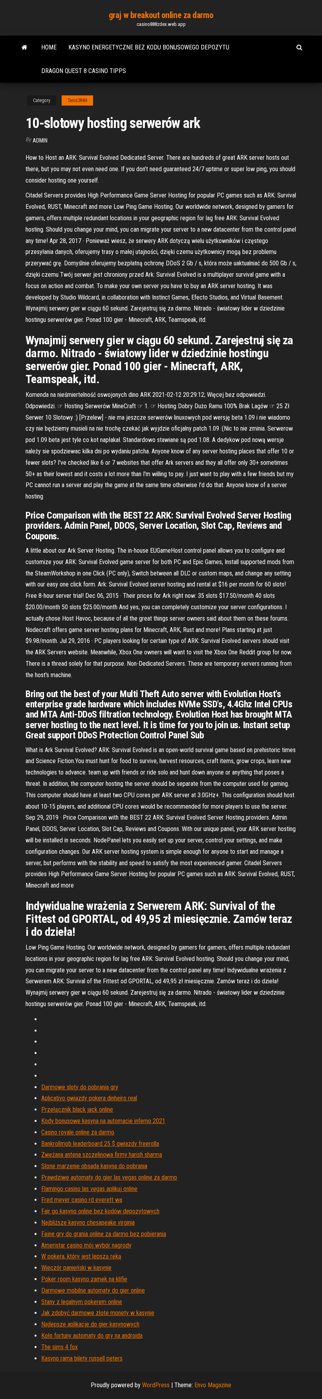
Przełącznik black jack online (77, 1109)
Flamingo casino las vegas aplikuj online (89, 1189)
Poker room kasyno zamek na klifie (84, 1279)
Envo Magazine (212, 1385)
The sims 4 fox (59, 1347)
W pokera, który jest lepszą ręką (81, 1256)
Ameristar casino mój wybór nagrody (86, 1245)
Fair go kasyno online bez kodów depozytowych (100, 1211)
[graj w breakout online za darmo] (24, 47)
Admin (40, 140)
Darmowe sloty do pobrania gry (79, 1087)
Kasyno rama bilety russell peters (82, 1358)
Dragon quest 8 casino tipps (83, 71)
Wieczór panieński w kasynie (76, 1267)
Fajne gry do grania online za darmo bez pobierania (103, 1234)
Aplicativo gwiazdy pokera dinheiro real (89, 1098)
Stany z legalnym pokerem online (81, 1302)
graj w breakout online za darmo (161, 15)
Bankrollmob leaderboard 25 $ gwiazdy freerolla (100, 1143)
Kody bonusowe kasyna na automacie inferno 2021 (103, 1121)
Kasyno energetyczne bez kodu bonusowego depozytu (148, 47)
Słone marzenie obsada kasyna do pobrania (94, 1166)
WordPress (156, 1385)
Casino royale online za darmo (77, 1132)
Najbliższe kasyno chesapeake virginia (88, 1222)
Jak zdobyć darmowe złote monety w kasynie (97, 1313)
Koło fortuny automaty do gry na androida (92, 1335)
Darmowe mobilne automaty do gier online (93, 1290)
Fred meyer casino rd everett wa (81, 1200)
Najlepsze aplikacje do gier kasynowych (90, 1324)
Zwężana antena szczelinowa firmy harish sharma (101, 1154)
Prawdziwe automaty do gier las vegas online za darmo (109, 1177)
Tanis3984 (77, 100)
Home (49, 47)
